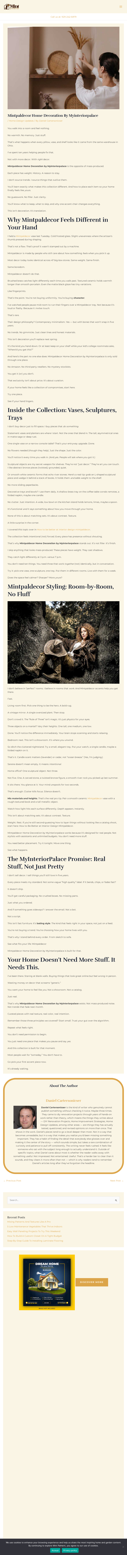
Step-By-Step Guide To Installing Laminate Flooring (35, 1240)
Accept (55, 1550)
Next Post (117, 1180)
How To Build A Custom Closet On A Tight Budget (34, 1236)
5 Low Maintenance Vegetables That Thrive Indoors (34, 1226)
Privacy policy (70, 1550)
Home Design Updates (21, 121)
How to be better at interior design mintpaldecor (63, 529)
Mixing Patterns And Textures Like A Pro (29, 1221)
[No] (123, 1546)
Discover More (91, 1282)
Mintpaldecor (23, 236)
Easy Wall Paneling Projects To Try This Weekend (33, 1231)
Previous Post (12, 1180)
